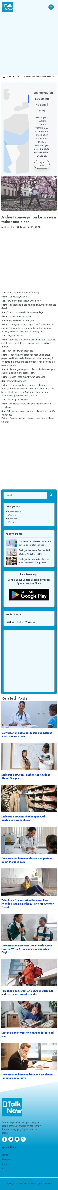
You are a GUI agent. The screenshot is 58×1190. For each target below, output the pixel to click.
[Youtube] (17, 1139)
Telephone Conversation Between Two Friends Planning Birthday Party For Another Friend (27, 904)
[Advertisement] (29, 42)
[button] (51, 7)
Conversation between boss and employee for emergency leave (27, 1076)
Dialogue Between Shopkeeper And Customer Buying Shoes (23, 818)
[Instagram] (23, 1139)
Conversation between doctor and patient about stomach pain (26, 734)
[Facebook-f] (4, 1139)
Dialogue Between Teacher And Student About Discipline (25, 776)
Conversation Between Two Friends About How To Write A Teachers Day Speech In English (26, 949)
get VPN (42, 164)
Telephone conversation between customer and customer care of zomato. (27, 992)
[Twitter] (10, 1139)
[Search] (50, 495)
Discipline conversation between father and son (27, 1034)
